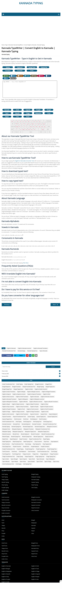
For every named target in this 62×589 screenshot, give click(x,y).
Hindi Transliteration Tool (8, 421)
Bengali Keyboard (6, 386)
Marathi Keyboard (25, 434)
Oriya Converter (38, 441)
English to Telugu (6, 411)
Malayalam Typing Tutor (30, 431)
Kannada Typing (5, 54)
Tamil (6, 113)
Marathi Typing (5, 436)
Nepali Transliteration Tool (35, 439)
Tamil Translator (31, 451)
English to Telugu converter (18, 411)
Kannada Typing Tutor (32, 351)
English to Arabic (29, 389)
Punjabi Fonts (26, 446)
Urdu (17, 116)
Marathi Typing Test (15, 436)
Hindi (17, 110)
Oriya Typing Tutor (47, 444)
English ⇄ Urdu (35, 579)
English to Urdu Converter (8, 414)
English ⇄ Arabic (5, 582)
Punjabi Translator (45, 446)
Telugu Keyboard (44, 454)
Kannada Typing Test (16, 426)
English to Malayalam (23, 399)
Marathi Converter (6, 434)
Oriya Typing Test (37, 444)
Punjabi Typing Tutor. (52, 449)
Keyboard (19, 67)
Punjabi (38, 110)
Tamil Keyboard (22, 451)
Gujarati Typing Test (41, 416)
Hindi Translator (42, 419)
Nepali (7, 116)
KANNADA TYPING (31, 3)
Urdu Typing (18, 464)
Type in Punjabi (31, 461)
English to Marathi (23, 401)
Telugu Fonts (35, 454)
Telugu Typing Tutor (39, 456)
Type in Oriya (23, 461)
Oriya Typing (28, 444)
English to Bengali (21, 391)
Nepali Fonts (5, 439)
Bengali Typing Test (50, 386)
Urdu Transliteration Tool (8, 464)
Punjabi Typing (20, 449)
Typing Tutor (31, 67)
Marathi (17, 113)
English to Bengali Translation (48, 391)
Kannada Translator (36, 424)
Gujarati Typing (31, 416)
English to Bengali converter (33, 391)
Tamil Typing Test (6, 454)
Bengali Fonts (49, 384)
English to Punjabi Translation (9, 409)
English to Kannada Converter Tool (24, 161)
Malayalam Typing (6, 431)
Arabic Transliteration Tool (8, 384)
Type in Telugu (48, 461)
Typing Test (44, 67)
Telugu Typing (20, 456)
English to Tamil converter (33, 409)
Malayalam (38, 113)
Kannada (6, 110)
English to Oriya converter (8, 406)
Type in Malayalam (50, 459)
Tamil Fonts (14, 451)
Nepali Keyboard (13, 439)
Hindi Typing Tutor (37, 421)
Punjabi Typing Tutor (40, 449)
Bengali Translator (16, 386)
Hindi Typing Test (27, 421)
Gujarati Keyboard (53, 414)
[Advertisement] (21, 9)
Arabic (28, 116)
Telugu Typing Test (29, 456)
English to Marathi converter (36, 401)
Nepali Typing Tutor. (28, 441)
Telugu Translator (54, 454)
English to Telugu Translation (32, 411)
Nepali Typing (46, 439)
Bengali (49, 110)
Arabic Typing (19, 384)
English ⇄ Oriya (5, 576)
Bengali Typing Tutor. (18, 389)
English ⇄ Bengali (6, 568)
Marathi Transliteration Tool (48, 434)
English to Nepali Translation (32, 404)
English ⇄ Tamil (35, 568)
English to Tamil (21, 409)
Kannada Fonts (16, 424)
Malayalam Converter (52, 426)
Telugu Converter (27, 454)
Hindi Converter (17, 419)
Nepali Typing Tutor (17, 441)
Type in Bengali (14, 459)
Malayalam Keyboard (17, 429)
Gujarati (28, 110)
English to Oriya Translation (22, 406)
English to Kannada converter (24, 348)
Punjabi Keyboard (35, 446)
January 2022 (31, 376)
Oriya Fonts (46, 441)
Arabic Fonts (5, 559)
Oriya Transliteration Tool (17, 444)
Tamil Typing (54, 451)
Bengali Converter (39, 384)
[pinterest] (27, 355)
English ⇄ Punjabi (6, 579)
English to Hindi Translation (22, 396)
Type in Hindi (32, 459)
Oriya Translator (6, 444)
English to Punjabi (34, 406)
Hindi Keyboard (33, 419)
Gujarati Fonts (44, 414)
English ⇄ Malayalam (7, 571)
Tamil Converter (6, 451)
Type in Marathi (5, 461)
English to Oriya (44, 404)
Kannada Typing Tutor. (40, 426)
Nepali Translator (23, 439)
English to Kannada (11, 348)
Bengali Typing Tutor (7, 389)
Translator (7, 70)
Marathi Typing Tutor (27, 436)
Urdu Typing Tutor (27, 464)
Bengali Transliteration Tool (29, 386)
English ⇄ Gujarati (35, 574)
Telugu (28, 113)
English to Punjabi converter (46, 406)
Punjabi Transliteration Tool (8, 449)
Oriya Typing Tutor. (6, 446)
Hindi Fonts (25, 419)
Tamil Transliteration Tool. (43, 451)
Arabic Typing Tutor (29, 384)
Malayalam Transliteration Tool (43, 429)
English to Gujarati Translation (34, 394)
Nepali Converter (49, 436)
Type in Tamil (40, 461)
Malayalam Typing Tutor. (43, 431)
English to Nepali (6, 404)
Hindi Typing (18, 421)
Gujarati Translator (6, 416)
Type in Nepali (14, 461)
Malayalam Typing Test (18, 431)
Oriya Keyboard (54, 441)
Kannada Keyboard (26, 424)
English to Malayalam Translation (9, 401)
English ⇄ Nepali (35, 576)
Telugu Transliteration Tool (8, 456)
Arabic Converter (6, 513)
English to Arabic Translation (8, 391)
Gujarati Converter (34, 414)
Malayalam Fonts (6, 429)
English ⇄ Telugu (35, 571)
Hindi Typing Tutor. (47, 421)
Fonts (31, 70)
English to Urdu (44, 411)
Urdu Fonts (34, 556)
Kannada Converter (6, 424)
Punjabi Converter (17, 446)
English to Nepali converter (18, 404)
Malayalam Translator (29, 429)
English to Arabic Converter (41, 389)
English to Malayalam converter (37, 399)
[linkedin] (30, 355)
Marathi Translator (35, 434)
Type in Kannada (9, 45)
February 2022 (31, 373)
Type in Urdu (56, 461)
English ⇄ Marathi (6, 574)
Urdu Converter (35, 510)
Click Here (25, 263)
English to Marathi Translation (51, 401)
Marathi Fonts (16, 434)
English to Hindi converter (8, 396)
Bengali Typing (40, 386)
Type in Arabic (5, 459)
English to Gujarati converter (19, 394)
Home (3, 45)
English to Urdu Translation (22, 414)
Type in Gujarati (23, 459)
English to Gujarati (6, 394)
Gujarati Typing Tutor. (7, 419)
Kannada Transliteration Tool (8, 351)
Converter (20, 70)
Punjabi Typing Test (29, 449)
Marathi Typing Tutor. (38, 436)
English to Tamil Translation (47, 409)
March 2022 (31, 371)
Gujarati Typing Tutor (52, 416)
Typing (8, 67)
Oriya (48, 113)
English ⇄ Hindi (35, 566)
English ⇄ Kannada (6, 566)
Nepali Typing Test (6, 441)
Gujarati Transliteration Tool (19, 416)
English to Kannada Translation (40, 348)
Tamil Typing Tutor (16, 454)
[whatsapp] (33, 355)
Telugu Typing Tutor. (51, 456)
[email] (36, 355)
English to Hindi (46, 394)
